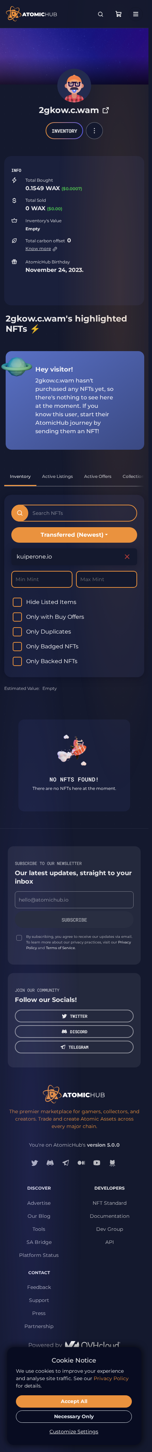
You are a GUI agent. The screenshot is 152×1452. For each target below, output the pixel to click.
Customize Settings (73, 1431)
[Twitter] (35, 1163)
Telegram (78, 1047)
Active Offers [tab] (97, 476)
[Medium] (81, 1163)
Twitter (78, 1016)
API (109, 1242)
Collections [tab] (134, 476)
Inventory (64, 130)
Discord (78, 1031)
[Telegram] (66, 1163)
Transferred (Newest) (72, 534)
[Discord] (50, 1163)
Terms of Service (60, 948)
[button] (94, 130)
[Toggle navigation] (136, 14)
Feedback (39, 1287)
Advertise (39, 1203)
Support (39, 1300)
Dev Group (109, 1229)
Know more (38, 248)
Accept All (74, 1401)
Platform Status (39, 1255)
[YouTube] (97, 1163)
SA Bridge (39, 1242)
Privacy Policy (111, 1378)
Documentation (109, 1216)
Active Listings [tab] (57, 476)
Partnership (38, 1326)
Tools (39, 1229)
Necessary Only (74, 1416)
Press (39, 1313)
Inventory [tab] (20, 476)
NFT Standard (110, 1203)
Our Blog (39, 1216)
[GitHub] (112, 1163)
